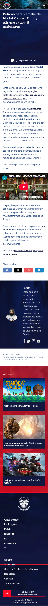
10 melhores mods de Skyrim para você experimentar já (23, 444)
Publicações (10, 524)
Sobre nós (9, 564)
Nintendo (9, 534)
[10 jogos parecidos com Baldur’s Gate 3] (24, 464)
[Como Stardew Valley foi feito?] (24, 390)
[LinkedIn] (39, 270)
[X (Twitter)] (18, 270)
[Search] (39, 5)
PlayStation (10, 543)
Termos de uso (11, 583)
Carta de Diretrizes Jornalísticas (21, 569)
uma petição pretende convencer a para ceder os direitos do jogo (23, 95)
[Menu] (44, 4)
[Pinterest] (28, 270)
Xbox (6, 548)
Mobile (7, 529)
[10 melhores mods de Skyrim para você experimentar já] (24, 427)
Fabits (26, 288)
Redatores (9, 574)
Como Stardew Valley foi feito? (21, 406)
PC (5, 538)
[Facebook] (7, 270)
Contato (8, 578)
